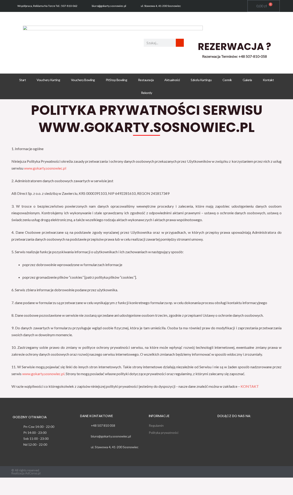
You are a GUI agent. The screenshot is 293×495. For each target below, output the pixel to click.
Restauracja (146, 80)
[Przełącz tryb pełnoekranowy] (26, 482)
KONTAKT (250, 386)
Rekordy (146, 93)
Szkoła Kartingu (201, 80)
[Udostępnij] (45, 482)
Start (22, 80)
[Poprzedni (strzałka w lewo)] (8, 491)
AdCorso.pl (33, 473)
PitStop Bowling (116, 80)
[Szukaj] (180, 43)
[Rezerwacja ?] (234, 31)
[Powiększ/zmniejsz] (8, 482)
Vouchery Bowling (83, 80)
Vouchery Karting (48, 80)
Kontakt (268, 80)
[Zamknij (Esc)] (63, 482)
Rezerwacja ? (234, 46)
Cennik (227, 80)
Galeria (247, 80)
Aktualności (172, 80)
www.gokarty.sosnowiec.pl (45, 168)
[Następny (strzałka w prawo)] (26, 491)
